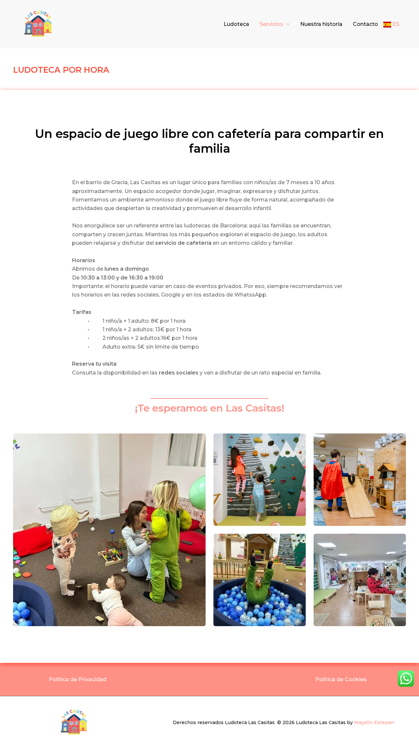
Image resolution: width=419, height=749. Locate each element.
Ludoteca (236, 24)
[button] (286, 24)
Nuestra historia (321, 24)
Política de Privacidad (77, 679)
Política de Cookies (341, 679)
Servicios (271, 24)
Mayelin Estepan (374, 722)
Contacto (365, 24)
